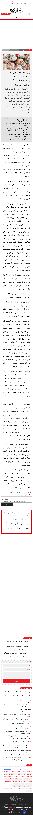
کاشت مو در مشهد (6, 771)
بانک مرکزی (26, 492)
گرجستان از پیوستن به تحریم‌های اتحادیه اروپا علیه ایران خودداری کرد (17, 751)
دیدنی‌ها (6, 3)
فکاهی (10, 3)
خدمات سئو (29, 771)
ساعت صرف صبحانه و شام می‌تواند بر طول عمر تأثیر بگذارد (16, 757)
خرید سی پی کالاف (18, 779)
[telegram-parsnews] (7, 14)
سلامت (25, 3)
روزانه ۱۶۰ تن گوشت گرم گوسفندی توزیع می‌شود (16, 124)
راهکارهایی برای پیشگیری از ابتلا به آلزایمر (18, 646)
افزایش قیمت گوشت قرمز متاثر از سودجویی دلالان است (18, 135)
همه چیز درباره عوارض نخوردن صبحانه (19, 650)
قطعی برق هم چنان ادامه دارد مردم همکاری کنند (18, 738)
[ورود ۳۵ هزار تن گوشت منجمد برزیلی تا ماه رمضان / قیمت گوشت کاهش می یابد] (11, 504)
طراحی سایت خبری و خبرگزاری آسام (14, 812)
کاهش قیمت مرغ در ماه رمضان (19, 139)
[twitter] (7, 504)
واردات (20, 495)
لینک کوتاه (5, 499)
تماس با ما (13, 804)
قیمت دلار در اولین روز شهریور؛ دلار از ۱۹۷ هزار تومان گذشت (17, 692)
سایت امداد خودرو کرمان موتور (25, 786)
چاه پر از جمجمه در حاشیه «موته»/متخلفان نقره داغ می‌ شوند (16, 514)
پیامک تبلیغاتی (29, 776)
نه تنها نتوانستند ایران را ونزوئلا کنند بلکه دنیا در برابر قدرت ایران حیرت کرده (16, 720)
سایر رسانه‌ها (28, 638)
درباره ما (27, 804)
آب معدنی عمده (15, 786)
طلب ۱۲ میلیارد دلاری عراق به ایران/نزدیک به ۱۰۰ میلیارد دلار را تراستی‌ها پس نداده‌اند (17, 524)
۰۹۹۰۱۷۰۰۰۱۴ (14, 769)
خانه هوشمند (29, 791)
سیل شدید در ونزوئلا (25, 709)
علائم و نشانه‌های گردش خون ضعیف (19, 657)
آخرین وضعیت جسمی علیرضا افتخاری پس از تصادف (17, 736)
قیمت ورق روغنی (28, 784)
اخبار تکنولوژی (14, 774)
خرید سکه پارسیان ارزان (9, 779)
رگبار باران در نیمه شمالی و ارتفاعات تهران (20, 755)
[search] (31, 14)
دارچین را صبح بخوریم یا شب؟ (23, 726)
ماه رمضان (27, 495)
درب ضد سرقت (17, 776)
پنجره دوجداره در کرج (22, 774)
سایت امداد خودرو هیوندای (18, 784)
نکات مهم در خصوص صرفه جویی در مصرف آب (16, 653)
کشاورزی (18, 492)
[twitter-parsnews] (5, 14)
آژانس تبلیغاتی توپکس (7, 788)
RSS (17, 802)
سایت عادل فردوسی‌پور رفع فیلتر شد (21, 729)
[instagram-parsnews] (3, 14)
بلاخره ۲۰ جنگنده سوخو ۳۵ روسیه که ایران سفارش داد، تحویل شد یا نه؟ (17, 706)
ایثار (18, 3)
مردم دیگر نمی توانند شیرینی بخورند (20, 519)
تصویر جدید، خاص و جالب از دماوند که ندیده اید (18, 760)
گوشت (10, 492)
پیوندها (6, 804)
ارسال (16, 681)
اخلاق (14, 3)
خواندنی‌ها (29, 5)
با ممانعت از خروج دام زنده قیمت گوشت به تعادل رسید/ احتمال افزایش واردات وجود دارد (16, 130)
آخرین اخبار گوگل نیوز (26, 688)
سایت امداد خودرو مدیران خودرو (25, 788)
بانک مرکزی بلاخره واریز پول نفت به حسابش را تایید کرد (17, 723)
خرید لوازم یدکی (7, 774)
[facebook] (3, 504)
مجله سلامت (13, 771)
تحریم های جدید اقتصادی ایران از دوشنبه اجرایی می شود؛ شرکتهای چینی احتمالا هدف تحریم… (16, 747)
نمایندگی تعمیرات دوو (27, 779)
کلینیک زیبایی (23, 771)
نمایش (29, 765)
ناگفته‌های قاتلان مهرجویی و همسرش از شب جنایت (17, 642)
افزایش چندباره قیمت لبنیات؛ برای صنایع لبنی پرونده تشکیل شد (16, 530)
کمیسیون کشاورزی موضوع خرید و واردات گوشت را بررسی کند (16, 120)
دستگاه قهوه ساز (8, 781)
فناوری (21, 3)
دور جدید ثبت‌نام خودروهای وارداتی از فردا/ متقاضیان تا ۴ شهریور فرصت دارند (16, 732)
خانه (29, 50)
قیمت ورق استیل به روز (8, 776)
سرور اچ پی (29, 774)
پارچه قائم (23, 776)
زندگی (30, 3)
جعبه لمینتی (14, 781)
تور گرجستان (15, 788)
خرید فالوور (19, 781)
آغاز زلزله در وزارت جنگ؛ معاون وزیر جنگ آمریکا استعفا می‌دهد (17, 742)
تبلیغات (21, 804)
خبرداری (18, 771)
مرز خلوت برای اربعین (27, 781)
